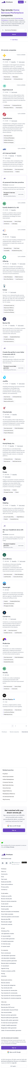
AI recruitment (5, 966)
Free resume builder (6, 1012)
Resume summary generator (8, 1015)
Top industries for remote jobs (9, 993)
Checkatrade (7, 412)
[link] (4, 732)
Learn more (20, 194)
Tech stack (21, 62)
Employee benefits (6, 881)
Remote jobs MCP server (7, 1007)
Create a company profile (8, 971)
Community (4, 874)
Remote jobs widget (6, 922)
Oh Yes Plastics (8, 699)
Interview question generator (9, 960)
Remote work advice (6, 906)
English (14, 1066)
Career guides (5, 909)
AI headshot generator (7, 941)
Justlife (5, 381)
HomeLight (6, 587)
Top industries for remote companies (11, 998)
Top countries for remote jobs (9, 990)
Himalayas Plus (5, 931)
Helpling (5, 503)
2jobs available (21, 85)
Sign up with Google (15, 826)
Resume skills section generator (9, 1020)
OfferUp (5, 261)
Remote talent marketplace (8, 963)
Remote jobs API (5, 1004)
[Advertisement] (14, 45)
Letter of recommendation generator (11, 1030)
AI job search (4, 904)
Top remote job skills (6, 988)
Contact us (4, 889)
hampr (5, 290)
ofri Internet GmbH (9, 153)
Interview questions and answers (10, 916)
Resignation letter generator (9, 1028)
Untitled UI (23, 1061)
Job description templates (8, 958)
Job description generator (8, 955)
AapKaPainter (7, 118)
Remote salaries (5, 982)
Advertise (3, 976)
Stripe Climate (10, 847)
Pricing (3, 973)
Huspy (5, 472)
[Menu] (25, 2)
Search (14, 34)
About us (3, 871)
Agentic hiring (5, 968)
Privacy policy (5, 887)
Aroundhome (7, 559)
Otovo (5, 234)
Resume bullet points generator (9, 1017)
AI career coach (5, 946)
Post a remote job (6, 953)
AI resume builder (6, 936)
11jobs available (21, 54)
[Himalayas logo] (7, 2)
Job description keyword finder (9, 1010)
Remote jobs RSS (5, 919)
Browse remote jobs (6, 898)
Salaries (11, 156)
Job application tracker (7, 933)
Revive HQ (6, 323)
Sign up (14, 830)
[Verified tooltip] (14, 699)
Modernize (6, 643)
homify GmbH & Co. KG (11, 207)
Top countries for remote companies (11, 995)
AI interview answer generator (9, 1022)
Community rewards (6, 924)
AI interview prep (5, 944)
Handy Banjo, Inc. (9, 443)
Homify (5, 672)
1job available (21, 113)
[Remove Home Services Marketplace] (17, 30)
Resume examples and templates (10, 911)
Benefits (12, 62)
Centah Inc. (7, 616)
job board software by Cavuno (9, 1061)
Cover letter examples (7, 914)
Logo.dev (14, 1063)
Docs (2, 876)
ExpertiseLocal (8, 90)
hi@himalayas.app (6, 858)
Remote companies (14, 732)
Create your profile (6, 896)
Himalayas (4, 732)
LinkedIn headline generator (9, 1025)
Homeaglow (7, 59)
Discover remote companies (8, 901)
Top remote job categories (8, 985)
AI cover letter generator (8, 938)
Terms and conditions (7, 884)
